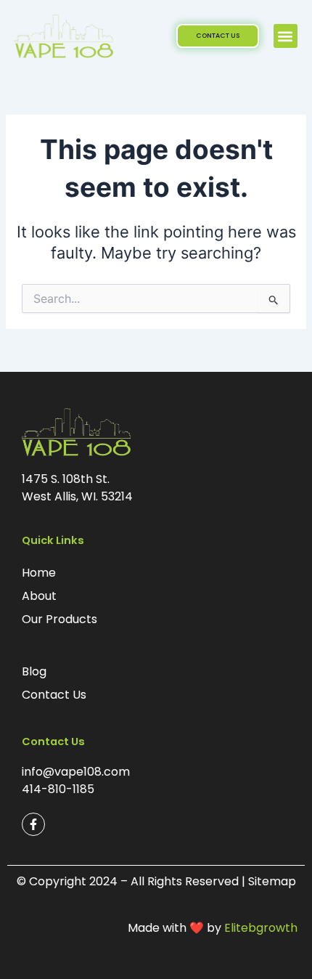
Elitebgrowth (260, 927)
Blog (34, 671)
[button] (285, 36)
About (39, 596)
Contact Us (54, 694)
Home (39, 572)
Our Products (59, 619)
